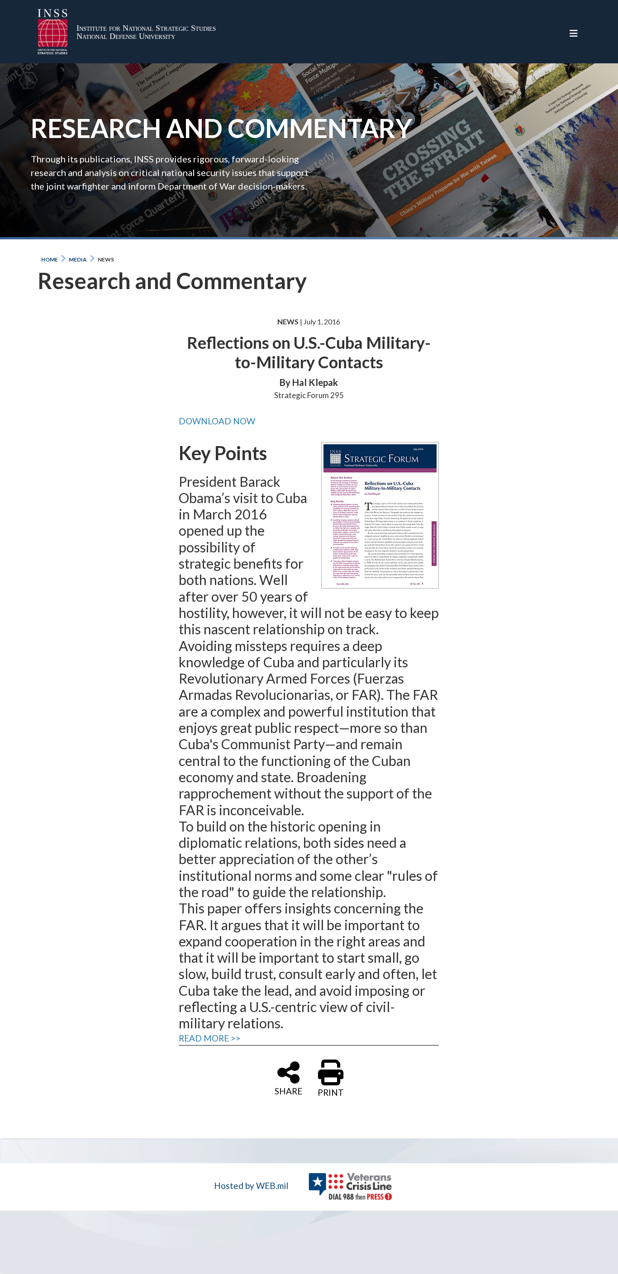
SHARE (288, 1090)
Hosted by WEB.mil (251, 1185)
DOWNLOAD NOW (217, 421)
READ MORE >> (210, 1038)
